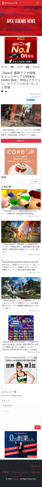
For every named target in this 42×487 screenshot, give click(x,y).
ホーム (4, 67)
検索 (35, 181)
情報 (12, 67)
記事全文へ (21, 141)
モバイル (36, 67)
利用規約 (5, 472)
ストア (19, 67)
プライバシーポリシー (20, 472)
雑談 (27, 67)
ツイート (32, 100)
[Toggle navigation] (38, 3)
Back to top (36, 466)
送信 (37, 427)
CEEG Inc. (16, 479)
